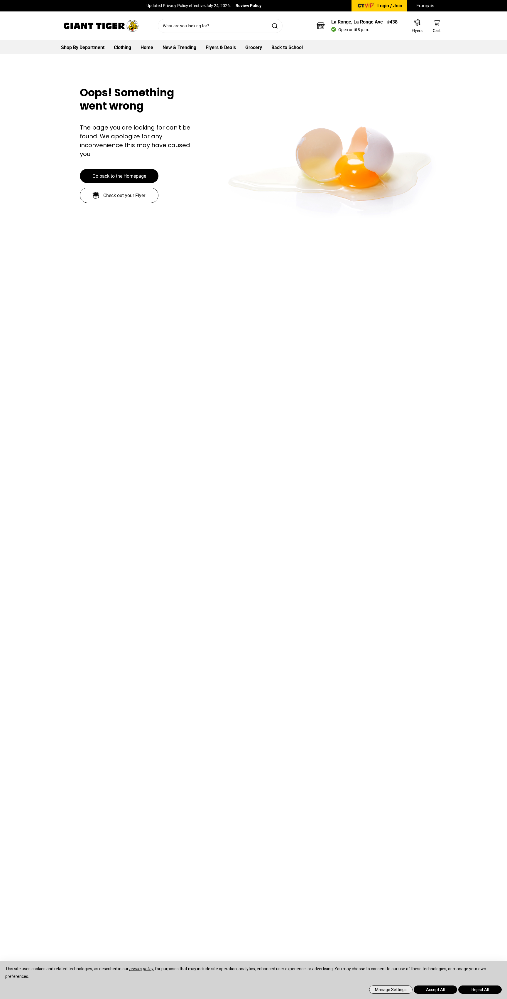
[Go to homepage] (101, 26)
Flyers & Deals (221, 47)
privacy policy (141, 968)
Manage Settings (391, 989)
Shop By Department (82, 47)
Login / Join (389, 6)
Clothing (122, 47)
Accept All (435, 989)
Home (147, 47)
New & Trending (179, 47)
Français (425, 6)
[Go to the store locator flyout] (321, 25)
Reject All (480, 989)
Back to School (287, 47)
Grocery (253, 47)
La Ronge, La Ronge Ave (364, 22)
